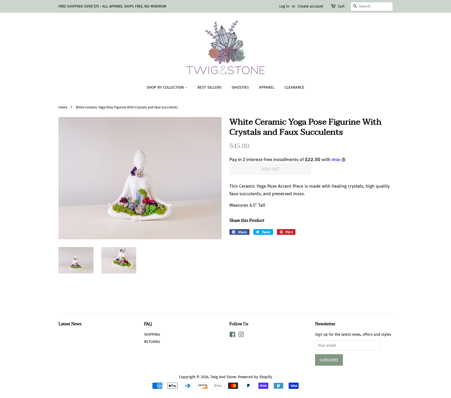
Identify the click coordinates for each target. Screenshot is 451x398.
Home (62, 107)
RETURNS (152, 341)
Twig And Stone (223, 377)
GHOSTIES (240, 87)
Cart (341, 6)
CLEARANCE (294, 87)
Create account (310, 6)
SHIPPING (152, 334)
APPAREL (266, 87)
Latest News (69, 324)
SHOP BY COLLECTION (166, 87)
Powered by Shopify (255, 377)
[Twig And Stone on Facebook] (232, 335)
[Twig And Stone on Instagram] (241, 335)
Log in (284, 6)
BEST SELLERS (210, 87)
